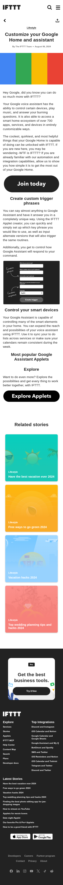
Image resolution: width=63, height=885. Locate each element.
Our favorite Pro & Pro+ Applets (18, 822)
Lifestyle (31, 28)
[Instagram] (24, 871)
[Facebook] (11, 871)
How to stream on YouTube (16, 809)
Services (7, 727)
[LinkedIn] (18, 871)
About (43, 861)
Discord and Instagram (43, 727)
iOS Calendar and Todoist (44, 761)
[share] (58, 20)
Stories (6, 731)
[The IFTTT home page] (12, 7)
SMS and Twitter (40, 752)
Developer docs (11, 763)
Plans (5, 758)
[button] (58, 8)
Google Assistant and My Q (45, 743)
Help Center (9, 745)
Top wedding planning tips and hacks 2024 (24, 797)
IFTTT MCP (8, 740)
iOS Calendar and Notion (44, 731)
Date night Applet (11, 818)
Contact (20, 861)
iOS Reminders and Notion (45, 757)
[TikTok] (45, 871)
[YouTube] (31, 871)
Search (6, 754)
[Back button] (5, 20)
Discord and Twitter (41, 770)
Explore (8, 722)
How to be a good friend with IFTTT (20, 827)
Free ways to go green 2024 (16, 788)
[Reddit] (51, 871)
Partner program (46, 855)
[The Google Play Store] (43, 837)
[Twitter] (38, 871)
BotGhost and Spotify (42, 747)
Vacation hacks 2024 (13, 792)
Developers (14, 855)
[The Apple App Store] (20, 837)
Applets (7, 736)
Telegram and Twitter (42, 765)
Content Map (9, 749)
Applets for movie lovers (15, 813)
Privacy (32, 861)
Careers (28, 855)
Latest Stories (12, 778)
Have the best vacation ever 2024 (19, 783)
